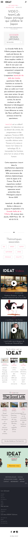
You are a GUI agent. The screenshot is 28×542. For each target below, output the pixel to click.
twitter (14, 532)
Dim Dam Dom (4, 523)
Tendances (5, 365)
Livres (2, 513)
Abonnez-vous (14, 466)
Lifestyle (2, 494)
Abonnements (4, 509)
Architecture (10, 7)
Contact (6, 481)
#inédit (12, 246)
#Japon (21, 246)
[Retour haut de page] (26, 483)
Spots (2, 501)
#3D (4, 246)
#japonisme (9, 252)
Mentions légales (10, 477)
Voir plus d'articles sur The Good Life (14, 441)
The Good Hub (4, 521)
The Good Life (4, 517)
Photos (2, 504)
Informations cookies (10, 479)
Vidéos (2, 502)
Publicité (21, 479)
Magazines (3, 511)
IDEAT (2, 519)
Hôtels (4, 411)
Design (2, 495)
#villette (19, 257)
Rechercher (25, 2)
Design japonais (14, 37)
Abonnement (14, 481)
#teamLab (8, 257)
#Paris (19, 252)
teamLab (8, 124)
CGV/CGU (20, 477)
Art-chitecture (13, 5)
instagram (17, 532)
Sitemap (22, 481)
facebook (11, 532)
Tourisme (3, 497)
